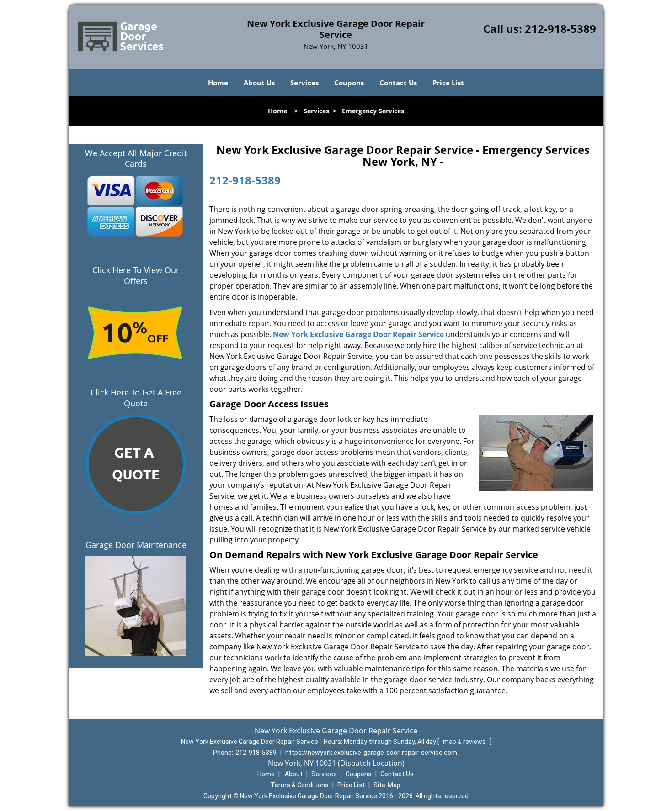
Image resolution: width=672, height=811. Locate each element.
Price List (448, 82)
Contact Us (398, 82)
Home (218, 82)
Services (304, 82)
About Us (259, 82)
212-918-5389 (560, 28)
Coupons (349, 82)
